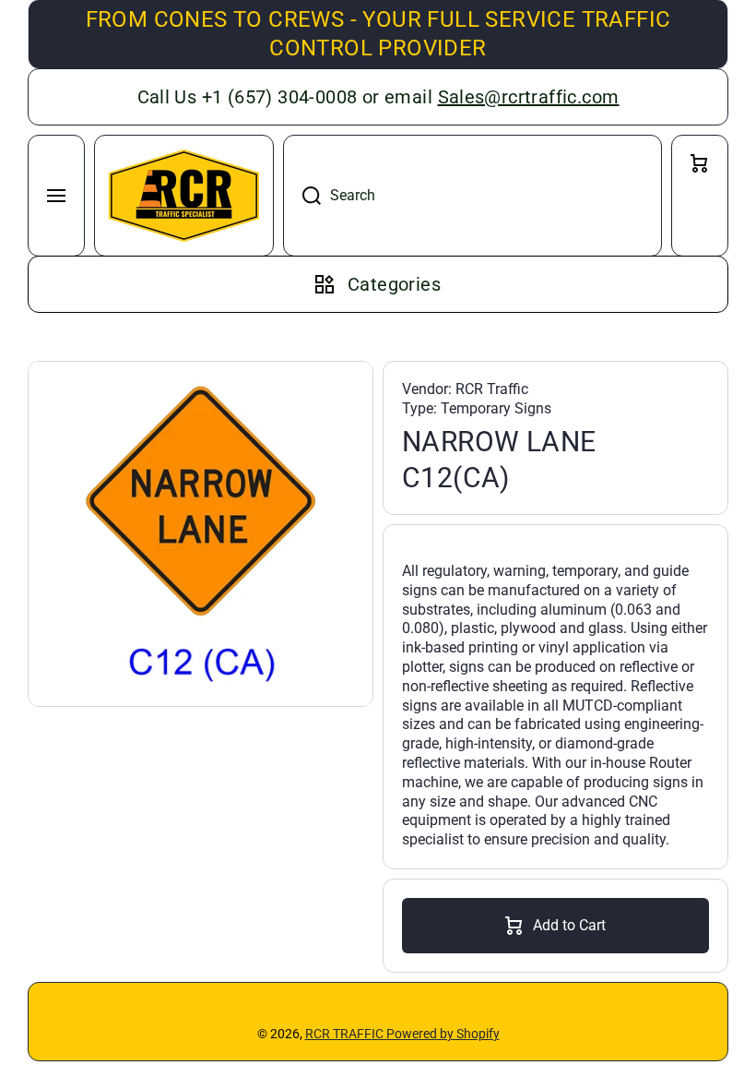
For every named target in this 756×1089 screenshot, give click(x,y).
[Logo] (184, 196)
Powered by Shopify (443, 1033)
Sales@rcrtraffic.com (529, 97)
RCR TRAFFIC (345, 1033)
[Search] (302, 196)
